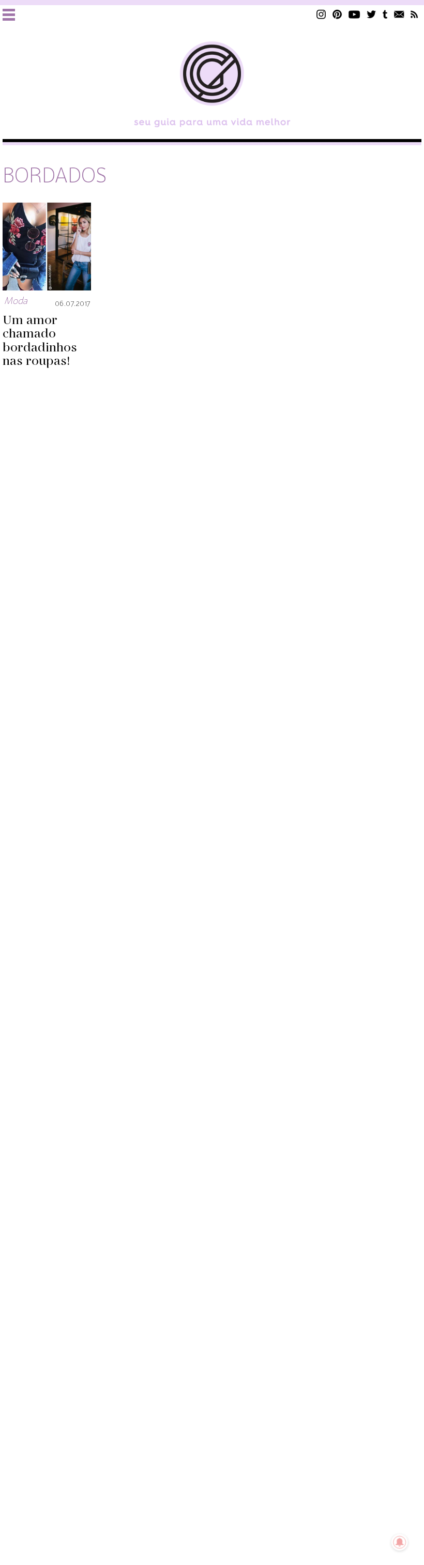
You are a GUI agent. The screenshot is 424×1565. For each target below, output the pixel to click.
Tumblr (385, 14)
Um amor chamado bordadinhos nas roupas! (40, 341)
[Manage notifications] (399, 1542)
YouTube (354, 14)
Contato (399, 14)
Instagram (321, 14)
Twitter (371, 14)
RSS (414, 14)
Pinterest (337, 14)
